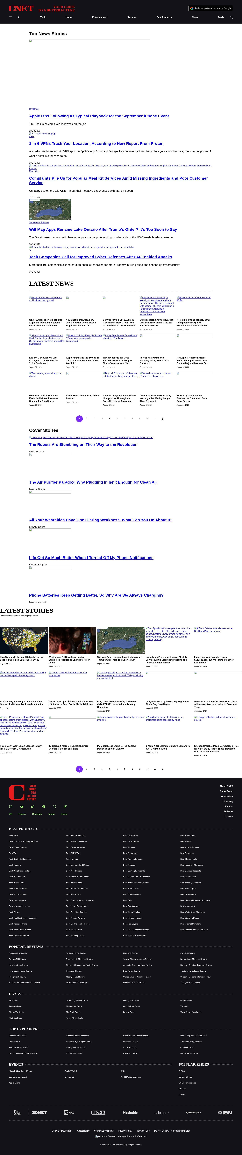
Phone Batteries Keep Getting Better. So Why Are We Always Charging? (96, 595)
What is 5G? (14, 1041)
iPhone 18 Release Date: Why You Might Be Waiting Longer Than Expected (155, 398)
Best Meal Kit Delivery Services (22, 918)
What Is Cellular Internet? (77, 1036)
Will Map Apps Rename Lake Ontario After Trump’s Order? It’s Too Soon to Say (103, 229)
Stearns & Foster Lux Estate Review (82, 965)
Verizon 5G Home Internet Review (195, 977)
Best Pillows (14, 912)
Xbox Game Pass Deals (190, 1012)
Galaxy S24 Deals (131, 1000)
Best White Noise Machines (192, 912)
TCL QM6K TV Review (190, 983)
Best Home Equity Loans (77, 906)
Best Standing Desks (189, 918)
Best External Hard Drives (77, 865)
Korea (64, 814)
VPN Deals (13, 1000)
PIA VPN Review (187, 953)
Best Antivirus (129, 865)
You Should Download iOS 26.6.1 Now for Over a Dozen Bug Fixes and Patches (81, 323)
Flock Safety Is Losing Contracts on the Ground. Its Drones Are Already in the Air (21, 703)
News (195, 17)
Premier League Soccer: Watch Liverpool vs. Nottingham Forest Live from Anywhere (119, 398)
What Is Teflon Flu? (17, 1036)
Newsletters (227, 796)
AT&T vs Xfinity (130, 1047)
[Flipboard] (65, 806)
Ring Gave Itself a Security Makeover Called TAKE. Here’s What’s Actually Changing (116, 704)
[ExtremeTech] (193, 1112)
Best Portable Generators (77, 877)
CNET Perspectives (187, 1083)
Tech (43, 17)
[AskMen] (162, 1112)
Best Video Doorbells (18, 888)
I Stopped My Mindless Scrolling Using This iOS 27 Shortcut (154, 361)
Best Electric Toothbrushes (78, 924)
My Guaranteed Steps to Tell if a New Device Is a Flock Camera (116, 747)
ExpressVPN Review (18, 953)
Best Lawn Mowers (17, 900)
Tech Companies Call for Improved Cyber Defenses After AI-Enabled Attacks (100, 257)
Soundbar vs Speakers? (191, 1041)
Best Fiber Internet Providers (136, 930)
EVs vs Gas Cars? (74, 1053)
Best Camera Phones (75, 847)
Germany (37, 814)
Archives (228, 811)
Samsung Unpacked (18, 1077)
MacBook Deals (73, 1012)
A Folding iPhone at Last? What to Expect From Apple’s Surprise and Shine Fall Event (193, 323)
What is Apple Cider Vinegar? (136, 1036)
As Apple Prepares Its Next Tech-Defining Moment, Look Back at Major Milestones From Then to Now (193, 361)
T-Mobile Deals (15, 1006)
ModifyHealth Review (75, 977)
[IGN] (225, 1112)
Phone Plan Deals (74, 1006)
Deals (221, 17)
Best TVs (13, 853)
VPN (31, 136)
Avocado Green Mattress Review (137, 965)
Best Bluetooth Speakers (20, 859)
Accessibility (83, 1131)
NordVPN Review (131, 953)
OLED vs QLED (187, 1047)
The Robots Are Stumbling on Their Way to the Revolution (83, 444)
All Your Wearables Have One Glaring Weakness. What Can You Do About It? (100, 520)
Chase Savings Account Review (137, 977)
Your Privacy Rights (104, 1131)
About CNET (226, 786)
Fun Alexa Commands (19, 1047)
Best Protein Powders (75, 918)
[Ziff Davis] (17, 1112)
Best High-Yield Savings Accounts (195, 900)
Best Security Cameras (190, 882)
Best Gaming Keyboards (134, 871)
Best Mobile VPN (130, 835)
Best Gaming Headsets (190, 871)
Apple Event (14, 1083)
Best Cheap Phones (18, 847)
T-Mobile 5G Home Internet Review (24, 983)
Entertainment (99, 17)
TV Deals (184, 1006)
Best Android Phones (189, 847)
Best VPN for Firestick (75, 835)
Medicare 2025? (130, 1041)
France (22, 814)
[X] (54, 806)
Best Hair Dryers (130, 924)
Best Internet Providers (190, 924)
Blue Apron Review (131, 971)
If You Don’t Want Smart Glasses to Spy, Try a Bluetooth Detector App (21, 747)
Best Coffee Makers (132, 894)
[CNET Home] (22, 792)
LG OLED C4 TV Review (77, 983)
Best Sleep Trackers (132, 912)
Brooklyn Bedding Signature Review (196, 965)
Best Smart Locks (131, 888)
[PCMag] (69, 1112)
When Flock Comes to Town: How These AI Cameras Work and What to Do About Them (215, 704)
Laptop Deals (129, 1012)
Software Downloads (62, 1131)
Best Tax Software (131, 906)
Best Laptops (72, 859)
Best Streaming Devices (76, 841)
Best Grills (127, 900)
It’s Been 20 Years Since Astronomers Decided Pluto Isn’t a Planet (68, 747)
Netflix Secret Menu (189, 1053)
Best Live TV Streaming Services (23, 841)
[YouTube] (21, 806)
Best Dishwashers (188, 894)
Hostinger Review (74, 971)
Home (69, 17)
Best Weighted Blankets (76, 912)
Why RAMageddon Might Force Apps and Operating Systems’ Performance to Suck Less (45, 323)
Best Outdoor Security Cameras (80, 900)
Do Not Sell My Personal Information (172, 1131)
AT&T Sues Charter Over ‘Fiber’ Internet (82, 397)
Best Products (164, 17)
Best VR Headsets (17, 877)
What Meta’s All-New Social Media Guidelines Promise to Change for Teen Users (44, 398)
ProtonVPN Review (17, 959)
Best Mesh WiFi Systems (20, 930)
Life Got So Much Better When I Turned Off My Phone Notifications (91, 557)
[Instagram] (10, 806)
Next (162, 418)
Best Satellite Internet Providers (194, 930)
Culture (182, 1094)
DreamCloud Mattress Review (193, 959)
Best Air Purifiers (73, 894)
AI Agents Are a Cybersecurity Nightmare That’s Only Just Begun (167, 703)
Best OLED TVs (73, 853)
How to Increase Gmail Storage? (23, 1053)
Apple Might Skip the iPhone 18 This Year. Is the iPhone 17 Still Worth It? (82, 361)
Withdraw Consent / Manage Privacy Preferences (122, 1136)
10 (147, 419)
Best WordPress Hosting (20, 871)
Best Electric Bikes (74, 882)
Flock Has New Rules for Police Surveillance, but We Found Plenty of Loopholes (213, 660)
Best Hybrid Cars (16, 882)
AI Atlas (182, 1071)
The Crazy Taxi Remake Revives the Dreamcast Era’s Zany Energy (192, 398)
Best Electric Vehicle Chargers (136, 877)
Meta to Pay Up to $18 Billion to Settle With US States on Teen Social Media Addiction (71, 703)
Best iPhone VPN (188, 835)
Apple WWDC (71, 1071)
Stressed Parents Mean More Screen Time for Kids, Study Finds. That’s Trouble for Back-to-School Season (216, 749)
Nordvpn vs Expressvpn (76, 1047)
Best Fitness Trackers (132, 918)
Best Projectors (187, 853)
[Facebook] (43, 806)
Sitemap (228, 806)
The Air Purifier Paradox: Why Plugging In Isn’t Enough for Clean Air (93, 482)
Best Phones (186, 841)
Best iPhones (129, 847)
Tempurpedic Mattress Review (79, 959)
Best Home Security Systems (136, 882)
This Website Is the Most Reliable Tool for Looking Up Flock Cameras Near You (118, 361)
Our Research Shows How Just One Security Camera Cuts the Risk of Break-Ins (156, 323)
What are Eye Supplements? (78, 1041)
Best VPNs (13, 835)
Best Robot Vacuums (18, 894)
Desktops (34, 109)
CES (123, 1071)
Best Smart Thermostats (77, 888)
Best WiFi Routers (74, 930)
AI (19, 17)
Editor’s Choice (185, 1077)
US (10, 814)
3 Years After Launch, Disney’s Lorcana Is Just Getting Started (168, 747)
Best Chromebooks (188, 859)
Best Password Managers (191, 865)
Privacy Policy (125, 1131)
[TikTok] (32, 806)
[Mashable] (130, 1112)
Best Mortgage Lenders (19, 906)
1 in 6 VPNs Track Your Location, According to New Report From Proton (96, 143)
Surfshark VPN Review (76, 953)
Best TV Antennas (131, 841)
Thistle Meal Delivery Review (193, 971)
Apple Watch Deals (74, 1018)
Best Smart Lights (188, 888)
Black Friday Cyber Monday (21, 1071)
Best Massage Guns (18, 924)
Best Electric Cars (188, 877)
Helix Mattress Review (19, 965)
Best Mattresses (187, 906)
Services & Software (39, 222)
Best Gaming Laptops (132, 859)
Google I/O (70, 1077)
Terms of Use (143, 1131)
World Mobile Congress (131, 1077)
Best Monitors (15, 865)
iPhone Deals (186, 1000)
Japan (51, 814)
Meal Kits (33, 171)
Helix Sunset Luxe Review (20, 971)
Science (182, 1089)
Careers (229, 816)
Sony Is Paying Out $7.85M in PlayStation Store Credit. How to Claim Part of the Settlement (119, 323)
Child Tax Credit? (130, 1053)
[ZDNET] (39, 1112)
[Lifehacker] (98, 1112)
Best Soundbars (130, 853)
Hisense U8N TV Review (134, 983)
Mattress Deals (15, 1018)
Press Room (226, 791)
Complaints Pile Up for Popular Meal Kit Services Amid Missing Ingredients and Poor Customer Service (166, 660)
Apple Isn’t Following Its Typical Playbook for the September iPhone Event (99, 116)
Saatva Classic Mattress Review (137, 959)
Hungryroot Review (17, 977)
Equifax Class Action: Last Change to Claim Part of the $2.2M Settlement (43, 361)
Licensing (228, 801)
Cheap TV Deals (16, 1012)
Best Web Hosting (74, 871)
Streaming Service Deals (77, 1000)
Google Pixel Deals (131, 1006)
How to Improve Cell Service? (193, 1036)
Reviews (131, 17)
